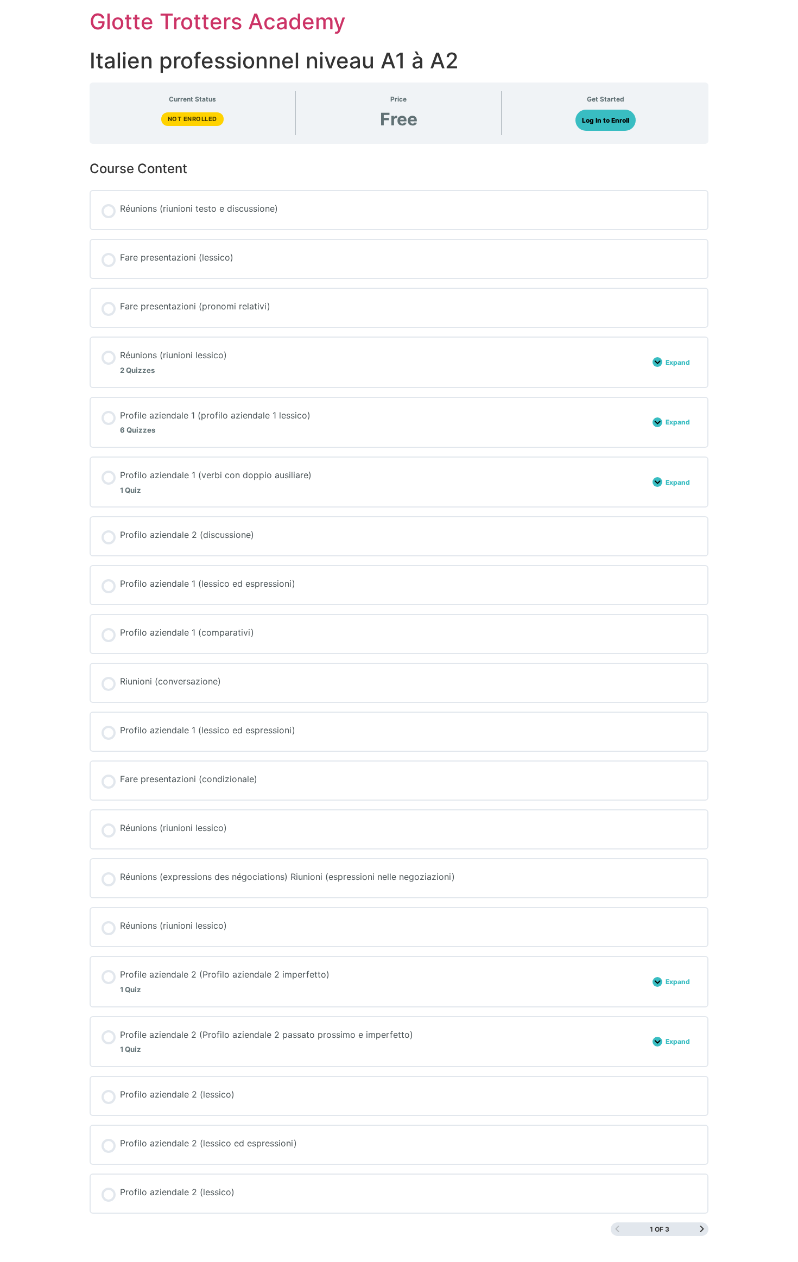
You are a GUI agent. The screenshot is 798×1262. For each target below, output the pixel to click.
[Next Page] (702, 1229)
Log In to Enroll (605, 120)
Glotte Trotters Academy (218, 21)
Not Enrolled (192, 119)
